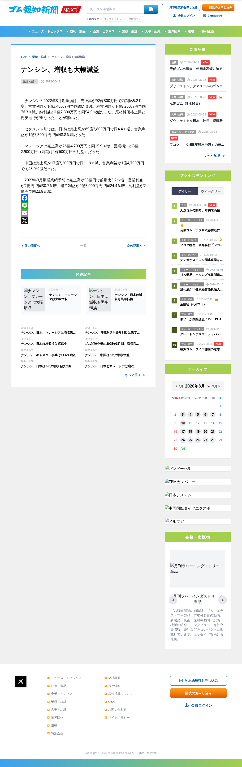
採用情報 (112, 686)
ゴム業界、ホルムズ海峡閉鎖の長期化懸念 (202, 275)
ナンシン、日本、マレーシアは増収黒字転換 (49, 332)
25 (190, 440)
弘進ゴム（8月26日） (186, 103)
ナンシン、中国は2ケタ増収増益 (107, 355)
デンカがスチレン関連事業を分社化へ (202, 260)
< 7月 (179, 386)
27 (205, 440)
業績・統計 (128, 31)
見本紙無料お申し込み (183, 7)
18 (190, 431)
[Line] (83, 205)
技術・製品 (76, 31)
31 (183, 448)
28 (212, 440)
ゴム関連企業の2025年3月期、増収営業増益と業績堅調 (113, 343)
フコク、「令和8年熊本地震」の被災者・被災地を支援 (198, 144)
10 (183, 423)
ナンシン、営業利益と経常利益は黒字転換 (113, 332)
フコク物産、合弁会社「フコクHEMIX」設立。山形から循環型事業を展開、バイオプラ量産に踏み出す (202, 245)
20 (205, 431)
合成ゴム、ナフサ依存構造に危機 (202, 230)
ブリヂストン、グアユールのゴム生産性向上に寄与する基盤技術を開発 (198, 86)
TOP (24, 57)
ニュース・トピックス (45, 31)
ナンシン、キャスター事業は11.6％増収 (48, 355)
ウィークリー (211, 191)
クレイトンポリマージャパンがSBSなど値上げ (202, 334)
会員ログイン (186, 15)
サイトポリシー (117, 717)
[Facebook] (83, 198)
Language (215, 15)
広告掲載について (118, 693)
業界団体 (172, 31)
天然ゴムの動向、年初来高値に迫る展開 (198, 69)
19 (197, 431)
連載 (189, 31)
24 (183, 440)
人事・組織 (150, 31)
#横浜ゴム (135, 19)
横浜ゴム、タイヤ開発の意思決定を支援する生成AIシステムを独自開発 (202, 349)
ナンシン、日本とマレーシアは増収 (109, 366)
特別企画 (206, 31)
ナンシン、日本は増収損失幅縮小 (44, 343)
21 (212, 431)
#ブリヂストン (113, 19)
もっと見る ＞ (135, 375)
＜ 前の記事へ (30, 245)
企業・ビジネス (102, 31)
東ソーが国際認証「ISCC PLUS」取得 (202, 319)
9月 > (216, 386)
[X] (83, 220)
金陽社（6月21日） (193, 304)
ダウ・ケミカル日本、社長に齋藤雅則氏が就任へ (198, 121)
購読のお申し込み (220, 7)
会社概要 (112, 678)
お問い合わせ (115, 709)
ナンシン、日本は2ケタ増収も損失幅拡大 (49, 366)
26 (197, 440)
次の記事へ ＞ (136, 245)
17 (183, 431)
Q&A (109, 701)
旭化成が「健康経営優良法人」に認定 (202, 289)
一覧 (83, 245)
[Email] (83, 213)
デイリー (184, 191)
